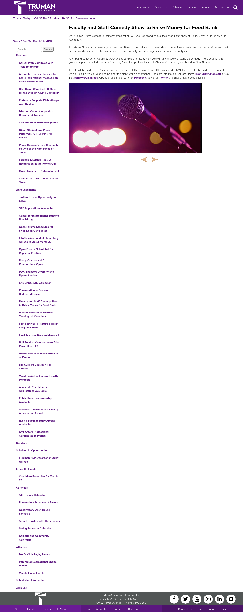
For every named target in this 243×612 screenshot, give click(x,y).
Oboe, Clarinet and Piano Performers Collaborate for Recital (35, 133)
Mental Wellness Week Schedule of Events (39, 355)
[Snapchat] (231, 598)
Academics (161, 7)
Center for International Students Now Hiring (39, 217)
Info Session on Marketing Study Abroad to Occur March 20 (38, 240)
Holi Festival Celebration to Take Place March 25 (39, 344)
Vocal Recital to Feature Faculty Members (38, 377)
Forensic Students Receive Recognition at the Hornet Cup (37, 161)
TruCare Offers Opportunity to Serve (37, 199)
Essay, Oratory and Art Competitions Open (33, 262)
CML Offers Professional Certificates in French (34, 433)
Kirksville (129, 602)
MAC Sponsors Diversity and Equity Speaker (36, 273)
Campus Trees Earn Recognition (38, 122)
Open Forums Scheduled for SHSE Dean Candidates (36, 228)
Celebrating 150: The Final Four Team (38, 180)
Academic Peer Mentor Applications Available (33, 389)
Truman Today (21, 18)
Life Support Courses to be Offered (35, 366)
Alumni (192, 7)
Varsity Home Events (31, 573)
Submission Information (30, 580)
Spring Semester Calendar (35, 528)
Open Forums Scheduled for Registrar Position (36, 251)
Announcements (85, 18)
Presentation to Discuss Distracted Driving (33, 292)
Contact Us (133, 595)
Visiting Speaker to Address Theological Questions (36, 314)
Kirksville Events (26, 469)
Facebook (140, 77)
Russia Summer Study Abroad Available (37, 422)
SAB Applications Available (36, 208)
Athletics (178, 7)
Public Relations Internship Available (35, 400)
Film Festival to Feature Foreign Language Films (38, 325)
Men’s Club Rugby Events (34, 554)
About (205, 7)
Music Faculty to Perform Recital (39, 171)
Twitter (163, 77)
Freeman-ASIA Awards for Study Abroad (38, 459)
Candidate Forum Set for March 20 (38, 478)
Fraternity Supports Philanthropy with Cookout (39, 102)
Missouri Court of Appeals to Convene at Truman (36, 113)
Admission (143, 7)
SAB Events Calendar (32, 495)
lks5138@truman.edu (208, 73)
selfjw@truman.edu (86, 77)
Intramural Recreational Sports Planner (38, 563)
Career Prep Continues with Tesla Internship (36, 64)
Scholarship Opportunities (32, 450)
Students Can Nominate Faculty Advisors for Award (38, 411)
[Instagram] (208, 598)
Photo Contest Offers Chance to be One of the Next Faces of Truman (38, 148)
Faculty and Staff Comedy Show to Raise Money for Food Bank (38, 303)
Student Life (222, 7)
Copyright (104, 599)
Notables (21, 443)
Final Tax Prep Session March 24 (39, 335)
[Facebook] (174, 598)
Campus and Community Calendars (34, 537)
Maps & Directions (114, 595)
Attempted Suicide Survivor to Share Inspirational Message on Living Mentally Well (38, 77)
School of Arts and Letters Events (39, 521)
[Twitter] (186, 598)
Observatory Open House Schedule (34, 511)
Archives (21, 587)
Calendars (22, 487)
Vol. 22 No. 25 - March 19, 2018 (53, 18)
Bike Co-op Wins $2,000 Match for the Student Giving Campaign (39, 90)
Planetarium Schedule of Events (38, 502)
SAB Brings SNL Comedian (35, 282)
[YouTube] (197, 598)
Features (21, 55)
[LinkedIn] (220, 598)
